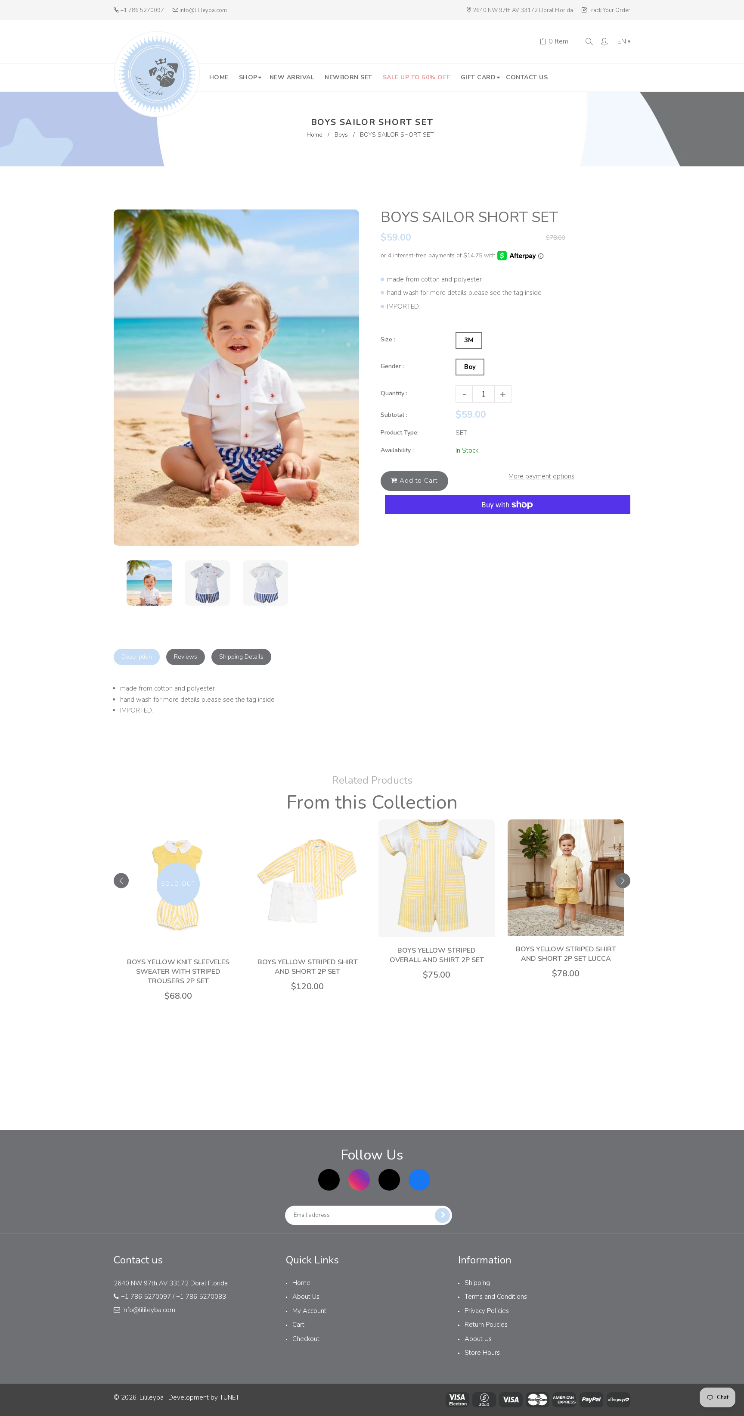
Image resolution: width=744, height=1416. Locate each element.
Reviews (185, 657)
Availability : (397, 450)
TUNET (229, 1397)
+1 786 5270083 (201, 1296)
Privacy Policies (487, 1311)
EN (623, 42)
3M (469, 340)
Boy (470, 367)
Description (136, 657)
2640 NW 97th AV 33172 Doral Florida (523, 10)
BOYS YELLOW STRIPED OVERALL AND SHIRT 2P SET (437, 955)
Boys (341, 135)
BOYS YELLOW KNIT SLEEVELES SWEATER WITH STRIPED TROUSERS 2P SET (178, 971)
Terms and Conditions (496, 1296)
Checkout (305, 1339)
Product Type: (399, 432)
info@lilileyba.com (203, 10)
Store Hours (482, 1352)
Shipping (477, 1282)
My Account (309, 1311)
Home (314, 135)
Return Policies (486, 1324)
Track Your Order (609, 10)
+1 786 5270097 (142, 10)
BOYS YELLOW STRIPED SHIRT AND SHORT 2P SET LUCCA (566, 953)
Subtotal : (394, 415)
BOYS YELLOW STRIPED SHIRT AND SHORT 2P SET (307, 966)
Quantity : (394, 393)
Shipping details (241, 657)
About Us (305, 1296)
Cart (298, 1324)
